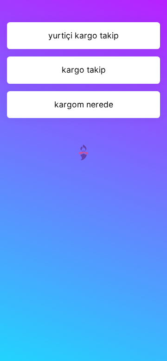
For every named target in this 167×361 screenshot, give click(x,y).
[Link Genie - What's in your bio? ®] (83, 152)
